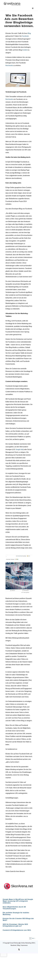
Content (25, 50)
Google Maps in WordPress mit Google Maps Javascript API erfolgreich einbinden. (18, 901)
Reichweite (9, 65)
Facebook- (25, 36)
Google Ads (19, 449)
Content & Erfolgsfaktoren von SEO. (17, 930)
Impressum (24, 945)
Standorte (13, 945)
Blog (29, 33)
